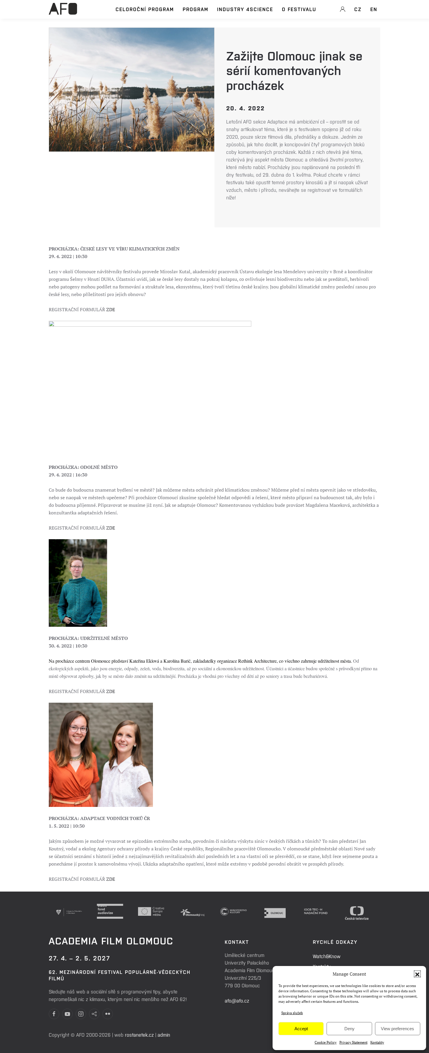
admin (164, 1035)
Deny (349, 1028)
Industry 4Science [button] (245, 9)
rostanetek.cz (139, 1035)
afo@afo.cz (237, 1000)
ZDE (110, 309)
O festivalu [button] (299, 9)
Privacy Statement (353, 1042)
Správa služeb (292, 1013)
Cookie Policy (325, 1042)
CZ (358, 9)
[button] (417, 974)
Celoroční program (145, 9)
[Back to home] (63, 12)
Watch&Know (327, 956)
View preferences (397, 1028)
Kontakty (377, 1042)
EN (373, 9)
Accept (301, 1028)
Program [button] (195, 9)
